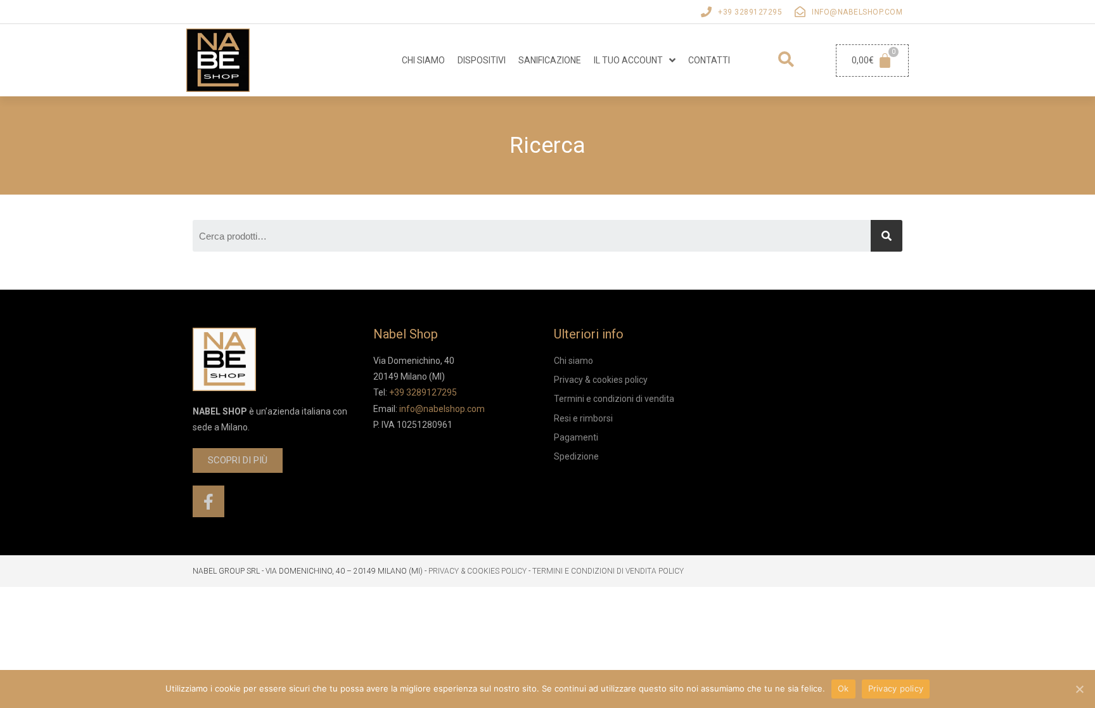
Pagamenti (576, 437)
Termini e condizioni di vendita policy (608, 571)
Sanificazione (549, 60)
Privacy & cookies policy (601, 380)
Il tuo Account (628, 60)
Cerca (886, 236)
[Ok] (1079, 689)
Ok (843, 688)
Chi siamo (423, 60)
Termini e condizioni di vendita (614, 399)
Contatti (709, 60)
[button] (238, 460)
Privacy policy (896, 688)
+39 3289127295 (750, 12)
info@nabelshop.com (857, 12)
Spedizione (576, 456)
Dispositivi (482, 60)
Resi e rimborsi (583, 418)
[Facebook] (208, 501)
